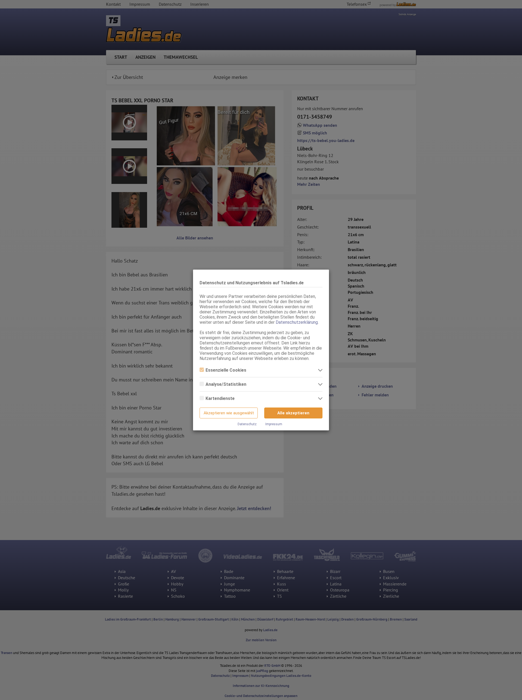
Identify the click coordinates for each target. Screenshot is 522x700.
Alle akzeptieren (293, 413)
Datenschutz (247, 424)
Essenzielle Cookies (226, 370)
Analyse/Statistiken (226, 384)
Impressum (273, 424)
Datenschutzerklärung (297, 322)
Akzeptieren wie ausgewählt (229, 413)
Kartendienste (220, 398)
